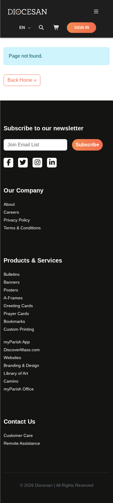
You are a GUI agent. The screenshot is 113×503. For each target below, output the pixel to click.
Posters (11, 290)
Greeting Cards (18, 305)
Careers (11, 212)
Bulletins (12, 274)
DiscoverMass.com (22, 349)
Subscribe (87, 144)
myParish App (17, 341)
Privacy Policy (17, 220)
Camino (11, 381)
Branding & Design (21, 365)
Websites (12, 357)
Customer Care (18, 435)
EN (22, 27)
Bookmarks (14, 321)
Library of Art (16, 373)
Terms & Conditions (22, 227)
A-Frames (13, 297)
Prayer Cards (16, 313)
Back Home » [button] (22, 80)
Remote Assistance (22, 443)
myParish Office (19, 389)
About (9, 204)
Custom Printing (19, 329)
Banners (12, 282)
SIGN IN (81, 27)
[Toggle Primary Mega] (96, 12)
